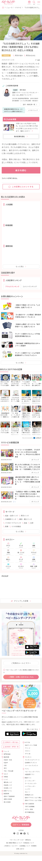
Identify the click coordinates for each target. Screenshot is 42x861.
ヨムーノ (27, 792)
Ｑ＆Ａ (6, 774)
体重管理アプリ (29, 774)
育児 (5, 768)
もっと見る (20, 266)
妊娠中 (6, 762)
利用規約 (34, 846)
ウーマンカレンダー (31, 783)
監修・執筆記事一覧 (29, 104)
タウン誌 (27, 754)
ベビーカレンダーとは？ (17, 840)
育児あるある (30, 55)
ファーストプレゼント (31, 765)
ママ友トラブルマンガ (13, 523)
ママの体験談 (16, 526)
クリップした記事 (21, 600)
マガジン (27, 751)
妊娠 (25, 523)
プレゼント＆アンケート (32, 760)
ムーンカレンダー (30, 781)
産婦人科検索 (8, 799)
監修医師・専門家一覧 (11, 747)
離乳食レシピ (8, 782)
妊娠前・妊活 (8, 760)
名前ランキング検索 (31, 745)
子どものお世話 (10, 119)
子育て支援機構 (29, 806)
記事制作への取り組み (11, 742)
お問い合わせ (20, 849)
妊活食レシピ (8, 788)
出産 (31, 523)
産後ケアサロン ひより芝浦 (32, 800)
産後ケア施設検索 (9, 796)
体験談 (6, 777)
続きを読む (21, 170)
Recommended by (27, 438)
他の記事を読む (19, 136)
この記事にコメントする (23, 186)
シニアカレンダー (30, 786)
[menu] (39, 2)
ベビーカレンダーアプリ (32, 772)
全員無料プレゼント (31, 762)
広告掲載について (24, 846)
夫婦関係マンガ (10, 519)
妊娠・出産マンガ (11, 515)
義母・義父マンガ (25, 519)
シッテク (27, 789)
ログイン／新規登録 (21, 824)
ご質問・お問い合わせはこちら (21, 677)
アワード (27, 748)
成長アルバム (8, 791)
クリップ (34, 110)
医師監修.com (29, 795)
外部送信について (28, 843)
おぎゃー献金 (29, 809)
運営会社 (28, 840)
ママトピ (18, 7)
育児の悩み (19, 55)
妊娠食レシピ (8, 785)
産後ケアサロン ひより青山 (32, 797)
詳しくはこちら (32, 729)
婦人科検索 (7, 802)
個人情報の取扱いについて (14, 843)
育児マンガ (25, 515)
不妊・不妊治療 (8, 771)
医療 (6, 526)
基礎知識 (6, 757)
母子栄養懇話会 (29, 812)
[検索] (34, 2)
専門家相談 (7, 754)
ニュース (9, 7)
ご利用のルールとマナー (21, 663)
